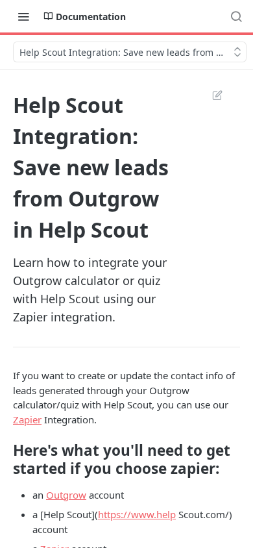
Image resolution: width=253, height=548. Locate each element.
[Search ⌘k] (236, 16)
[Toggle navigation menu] (23, 16)
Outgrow (66, 494)
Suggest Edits (211, 95)
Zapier (27, 419)
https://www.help (137, 514)
